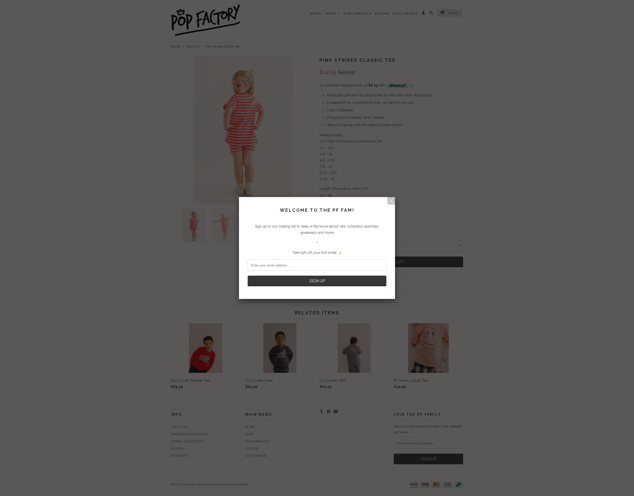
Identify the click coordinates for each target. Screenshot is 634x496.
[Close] (391, 200)
